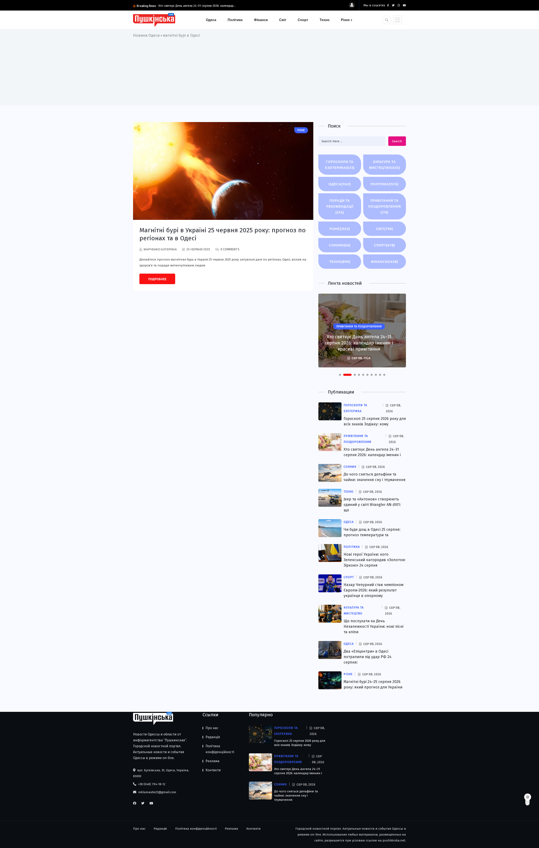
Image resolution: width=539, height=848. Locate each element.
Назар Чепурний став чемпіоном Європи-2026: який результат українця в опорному (373, 590)
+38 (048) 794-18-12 (151, 784)
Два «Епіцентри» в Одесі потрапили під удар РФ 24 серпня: (367, 657)
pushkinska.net (394, 840)
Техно (325, 20)
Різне (345, 20)
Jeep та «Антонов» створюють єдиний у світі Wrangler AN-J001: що (372, 504)
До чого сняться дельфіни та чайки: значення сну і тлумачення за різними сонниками (359, 340)
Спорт (303, 20)
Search (397, 141)
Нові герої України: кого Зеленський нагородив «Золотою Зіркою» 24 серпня (374, 560)
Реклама (212, 761)
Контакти (213, 770)
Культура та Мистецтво (384, 164)
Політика (235, 20)
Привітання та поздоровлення (384, 206)
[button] (340, 375)
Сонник (340, 245)
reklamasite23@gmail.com (156, 792)
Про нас (211, 728)
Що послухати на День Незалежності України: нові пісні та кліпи (373, 626)
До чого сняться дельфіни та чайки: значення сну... (193, 6)
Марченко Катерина (160, 249)
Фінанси (261, 20)
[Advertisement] (269, 70)
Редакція (212, 737)
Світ (282, 20)
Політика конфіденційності (219, 749)
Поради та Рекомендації (339, 206)
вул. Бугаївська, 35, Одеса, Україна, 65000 (161, 773)
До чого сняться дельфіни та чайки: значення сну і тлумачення (296, 795)
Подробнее (157, 279)
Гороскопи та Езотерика (340, 164)
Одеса (211, 20)
